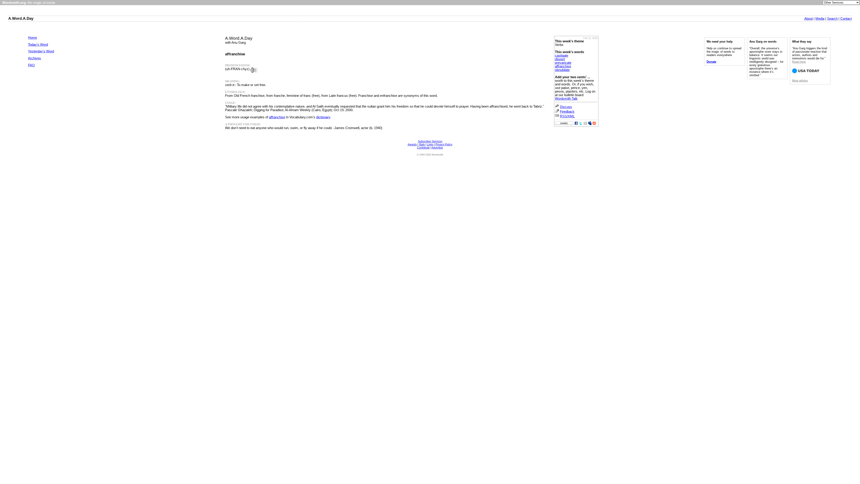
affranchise (563, 66)
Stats (422, 144)
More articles (800, 80)
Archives (34, 58)
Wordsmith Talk (566, 98)
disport (560, 59)
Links (430, 144)
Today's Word (38, 44)
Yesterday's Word (41, 51)
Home (32, 37)
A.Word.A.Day (20, 18)
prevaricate (563, 63)
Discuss (566, 107)
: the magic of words (28, 2)
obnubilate (562, 70)
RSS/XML (567, 116)
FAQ (31, 65)
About (808, 18)
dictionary (323, 117)
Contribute (423, 147)
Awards (412, 144)
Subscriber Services (430, 141)
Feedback (567, 111)
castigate (561, 55)
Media (819, 18)
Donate (711, 61)
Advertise (437, 147)
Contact (846, 18)
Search (832, 18)
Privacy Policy (443, 144)
